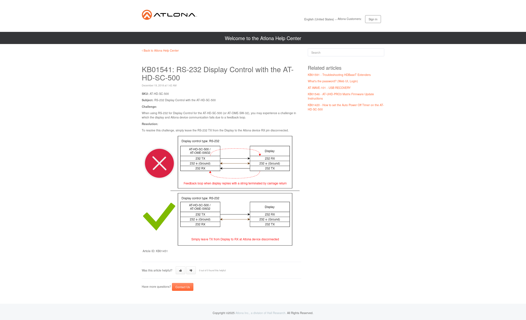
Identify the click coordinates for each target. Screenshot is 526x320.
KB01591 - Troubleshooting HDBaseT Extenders (339, 75)
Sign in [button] (373, 19)
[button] (180, 270)
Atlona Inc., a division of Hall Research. (260, 313)
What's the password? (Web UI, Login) (333, 81)
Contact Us (182, 287)
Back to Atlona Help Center (161, 50)
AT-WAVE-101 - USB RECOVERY (329, 88)
